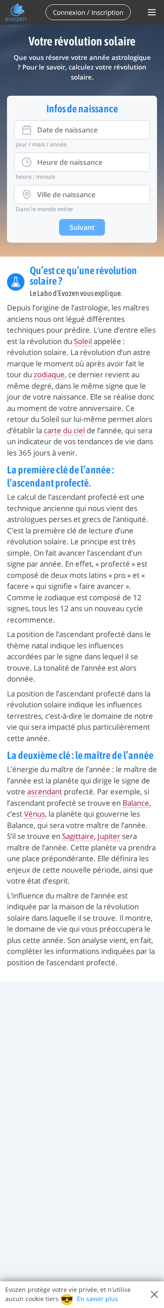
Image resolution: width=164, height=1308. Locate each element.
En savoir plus (97, 1298)
